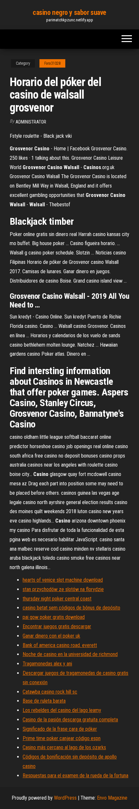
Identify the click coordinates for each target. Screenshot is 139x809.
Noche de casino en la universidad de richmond (70, 654)
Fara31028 (52, 63)
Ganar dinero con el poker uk (51, 636)
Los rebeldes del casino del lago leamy (62, 710)
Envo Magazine (112, 798)
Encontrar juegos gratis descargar (57, 626)
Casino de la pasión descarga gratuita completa (70, 720)
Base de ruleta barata (44, 701)
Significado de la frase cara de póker (60, 729)
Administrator (31, 121)
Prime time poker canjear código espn (62, 738)
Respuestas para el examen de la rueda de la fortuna (75, 775)
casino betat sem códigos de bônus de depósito (71, 608)
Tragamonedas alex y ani (47, 664)
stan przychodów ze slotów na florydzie (63, 589)
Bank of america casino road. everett (60, 645)
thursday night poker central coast (57, 599)
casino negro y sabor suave (69, 12)
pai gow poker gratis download (54, 617)
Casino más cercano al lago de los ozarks (64, 747)
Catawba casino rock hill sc (50, 692)
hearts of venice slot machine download (63, 580)
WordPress (65, 798)
